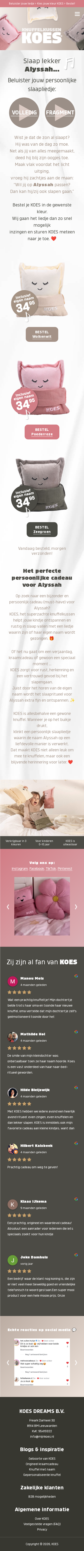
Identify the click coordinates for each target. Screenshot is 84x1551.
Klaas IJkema (33, 1201)
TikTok (51, 869)
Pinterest (65, 869)
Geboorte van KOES (42, 1458)
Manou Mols (32, 978)
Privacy (42, 1529)
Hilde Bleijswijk (35, 1090)
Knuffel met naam (42, 1469)
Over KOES (42, 1518)
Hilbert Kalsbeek (36, 1146)
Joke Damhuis (34, 1257)
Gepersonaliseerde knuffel (42, 1474)
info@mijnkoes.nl (42, 1436)
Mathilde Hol (32, 1034)
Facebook (36, 869)
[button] (77, 14)
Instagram (20, 869)
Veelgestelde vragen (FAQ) (42, 1524)
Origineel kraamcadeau (42, 1464)
